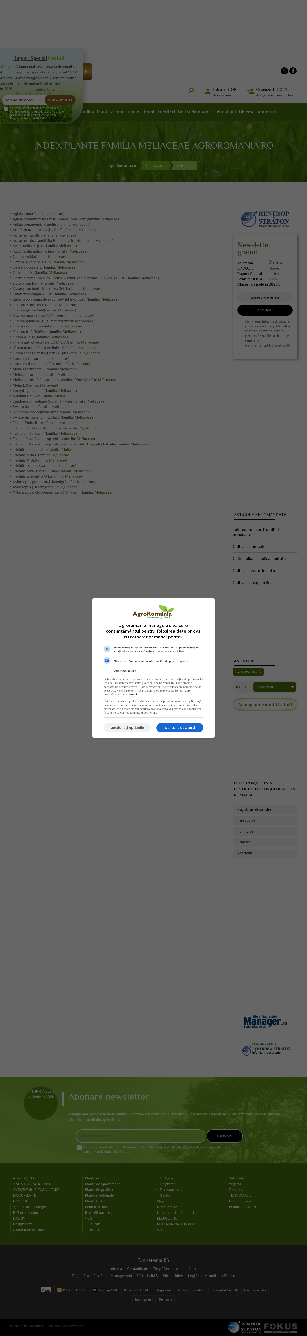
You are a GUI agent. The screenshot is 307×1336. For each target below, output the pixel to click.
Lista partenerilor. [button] (129, 694)
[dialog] (153, 668)
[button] (153, 671)
